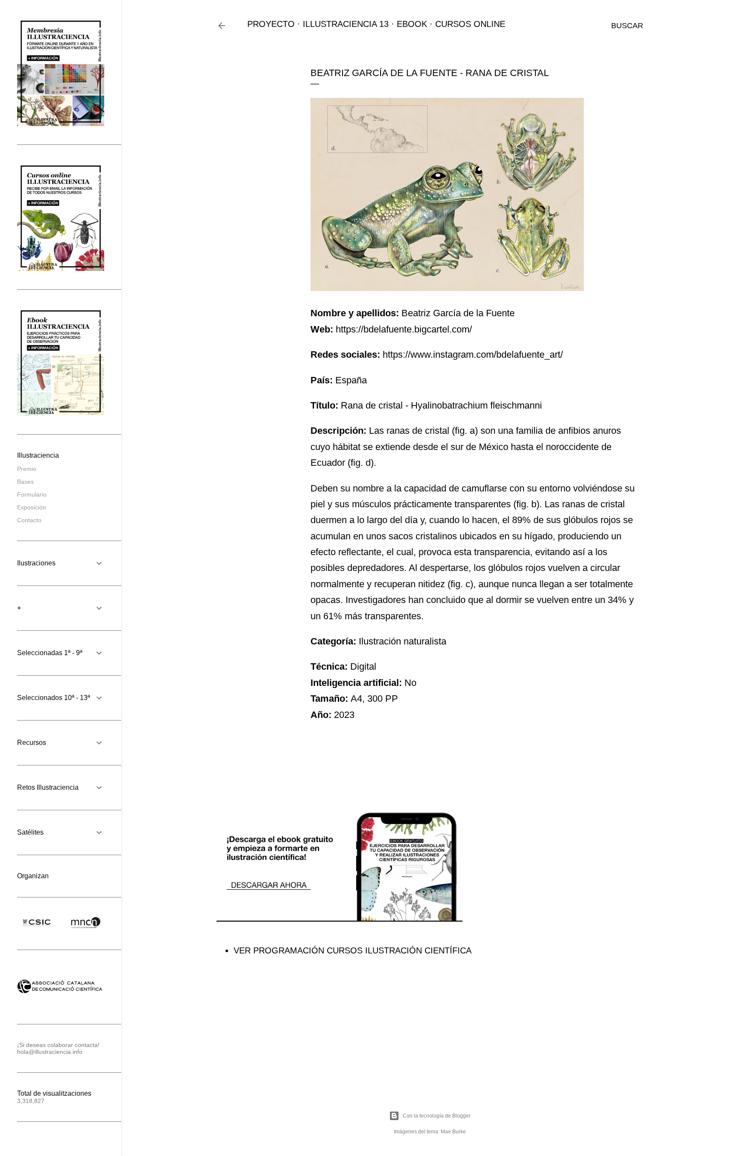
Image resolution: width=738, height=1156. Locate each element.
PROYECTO (271, 24)
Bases (25, 481)
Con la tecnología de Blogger (437, 1116)
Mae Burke (453, 1132)
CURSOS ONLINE (470, 24)
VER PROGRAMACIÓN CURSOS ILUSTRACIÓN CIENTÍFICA (353, 950)
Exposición (31, 507)
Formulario (32, 494)
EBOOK (412, 24)
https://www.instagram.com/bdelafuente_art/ (473, 354)
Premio (26, 468)
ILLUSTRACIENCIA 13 (346, 24)
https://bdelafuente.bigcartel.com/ (404, 329)
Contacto (29, 520)
